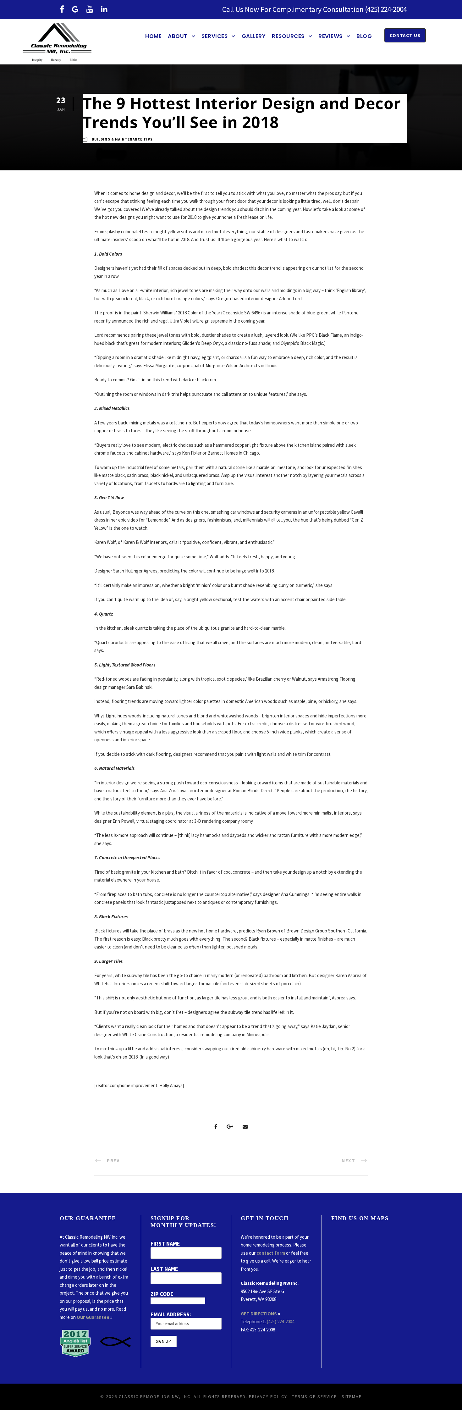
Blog (364, 36)
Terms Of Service (314, 1396)
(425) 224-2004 (280, 1321)
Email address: (171, 1314)
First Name (165, 1243)
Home (153, 36)
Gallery (254, 36)
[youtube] (89, 9)
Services (214, 36)
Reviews (330, 36)
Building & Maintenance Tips (122, 139)
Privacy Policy (268, 1396)
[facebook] (62, 9)
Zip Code (162, 1293)
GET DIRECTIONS (259, 1314)
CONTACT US (405, 35)
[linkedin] (104, 9)
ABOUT (178, 36)
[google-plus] (75, 9)
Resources (288, 36)
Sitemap (352, 1396)
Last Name (164, 1268)
